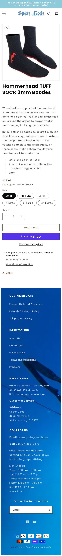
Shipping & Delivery (20, 318)
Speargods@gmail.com (33, 437)
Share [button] (9, 272)
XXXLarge (47, 203)
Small (9, 195)
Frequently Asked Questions (26, 304)
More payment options (31, 244)
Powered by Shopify (41, 547)
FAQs (34, 389)
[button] (3, 13)
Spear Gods (25, 547)
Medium (26, 195)
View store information (19, 264)
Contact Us (16, 345)
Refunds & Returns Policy (24, 311)
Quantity (6, 209)
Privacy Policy (17, 352)
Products (14, 367)
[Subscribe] (48, 510)
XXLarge (28, 203)
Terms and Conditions (22, 359)
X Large (10, 203)
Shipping (6, 185)
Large (44, 196)
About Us (14, 338)
